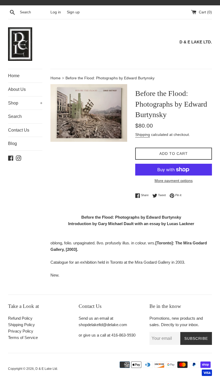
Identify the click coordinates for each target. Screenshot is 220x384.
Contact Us (18, 130)
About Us (17, 89)
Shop (25, 103)
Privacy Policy (20, 331)
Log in (55, 12)
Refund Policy (20, 318)
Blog (12, 143)
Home (14, 75)
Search (15, 116)
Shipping (142, 134)
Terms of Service (23, 337)
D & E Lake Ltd (46, 369)
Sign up (73, 12)
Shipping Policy (21, 324)
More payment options (174, 180)
